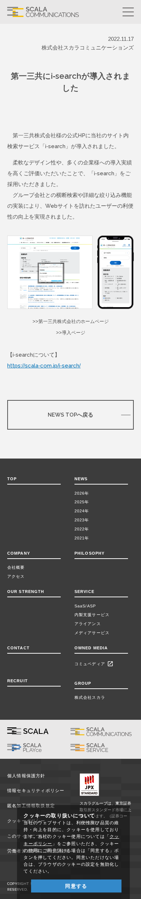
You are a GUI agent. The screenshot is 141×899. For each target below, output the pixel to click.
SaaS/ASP (85, 606)
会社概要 (16, 567)
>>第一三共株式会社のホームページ (71, 321)
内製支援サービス (92, 614)
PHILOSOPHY (89, 553)
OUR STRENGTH (25, 591)
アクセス (16, 576)
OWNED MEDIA (91, 648)
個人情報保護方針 (26, 775)
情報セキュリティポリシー (36, 790)
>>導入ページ (70, 332)
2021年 (81, 538)
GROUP (82, 683)
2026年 (81, 493)
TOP (12, 479)
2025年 (81, 502)
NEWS (82, 479)
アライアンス (87, 623)
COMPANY (18, 553)
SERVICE (84, 591)
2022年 (81, 529)
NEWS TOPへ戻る (70, 415)
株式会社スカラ (89, 697)
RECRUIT (17, 681)
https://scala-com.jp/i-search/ (44, 365)
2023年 (81, 520)
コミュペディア (94, 664)
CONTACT (18, 648)
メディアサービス (92, 633)
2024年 (81, 511)
